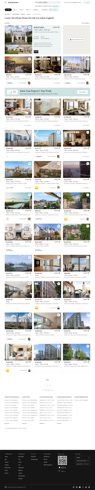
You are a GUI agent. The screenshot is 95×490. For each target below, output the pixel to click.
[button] (29, 27)
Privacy (6, 473)
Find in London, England (16, 428)
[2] (50, 385)
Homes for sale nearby (13, 397)
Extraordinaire (21, 475)
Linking (45, 462)
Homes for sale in (11, 400)
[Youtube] (80, 487)
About (6, 456)
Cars (19, 459)
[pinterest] (89, 487)
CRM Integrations (48, 464)
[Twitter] (83, 487)
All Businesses (34, 459)
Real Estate (7, 14)
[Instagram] (73, 487)
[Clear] (59, 2)
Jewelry (20, 473)
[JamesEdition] (13, 2)
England (23, 14)
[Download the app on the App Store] (62, 467)
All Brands (33, 456)
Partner (45, 459)
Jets (19, 464)
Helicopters (21, 467)
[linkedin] (86, 487)
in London (65, 402)
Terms (6, 470)
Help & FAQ (7, 467)
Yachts (20, 462)
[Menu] (5, 2)
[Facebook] (77, 487)
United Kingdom (16, 14)
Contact (7, 462)
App (6, 459)
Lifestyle (20, 478)
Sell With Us (46, 456)
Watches (20, 470)
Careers (7, 464)
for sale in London (47, 400)
